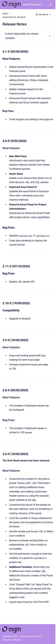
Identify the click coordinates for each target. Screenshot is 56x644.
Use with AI (43, 14)
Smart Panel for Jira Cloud (33, 4)
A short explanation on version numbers (21, 35)
